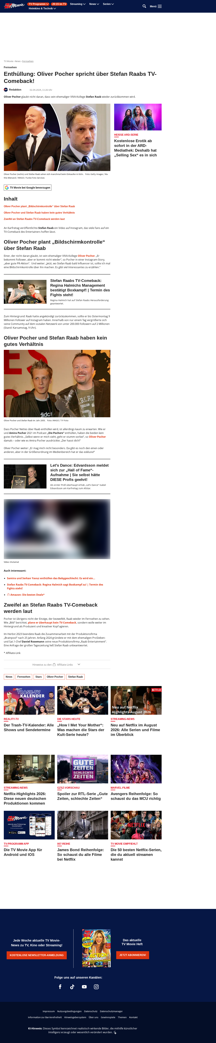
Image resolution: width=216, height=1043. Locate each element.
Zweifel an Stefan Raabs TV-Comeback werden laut (34, 219)
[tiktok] (72, 987)
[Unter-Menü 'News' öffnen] (98, 4)
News (92, 4)
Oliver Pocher (86, 256)
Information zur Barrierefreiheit (45, 1017)
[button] (57, 208)
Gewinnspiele (108, 1017)
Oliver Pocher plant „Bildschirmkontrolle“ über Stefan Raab (39, 206)
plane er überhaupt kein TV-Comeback (52, 622)
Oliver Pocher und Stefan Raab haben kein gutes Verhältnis (39, 212)
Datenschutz (90, 1011)
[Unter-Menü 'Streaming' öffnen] (84, 4)
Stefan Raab (75, 676)
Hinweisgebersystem (75, 1017)
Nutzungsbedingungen (69, 1011)
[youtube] (84, 987)
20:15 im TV (59, 4)
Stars (38, 676)
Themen (122, 1017)
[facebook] (60, 987)
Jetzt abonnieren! (132, 955)
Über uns (93, 1017)
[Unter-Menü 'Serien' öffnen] (112, 4)
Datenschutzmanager (111, 1011)
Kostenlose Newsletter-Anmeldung (37, 955)
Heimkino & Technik (41, 8)
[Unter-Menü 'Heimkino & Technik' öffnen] (54, 8)
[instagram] (96, 987)
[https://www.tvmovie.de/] (14, 6)
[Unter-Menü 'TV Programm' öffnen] (47, 4)
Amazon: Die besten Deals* (27, 594)
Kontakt (133, 1017)
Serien (107, 4)
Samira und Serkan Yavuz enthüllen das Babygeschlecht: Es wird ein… (51, 578)
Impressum (49, 1011)
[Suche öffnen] (144, 6)
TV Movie (8, 61)
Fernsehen (28, 61)
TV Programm (37, 4)
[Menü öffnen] (160, 6)
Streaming (76, 4)
